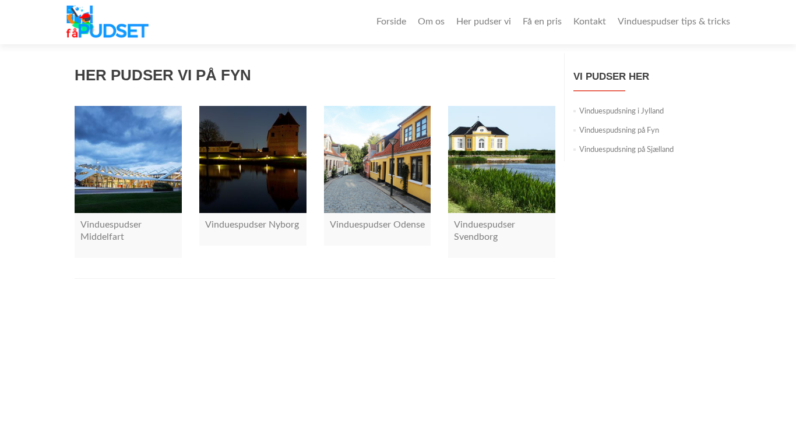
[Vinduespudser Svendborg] (501, 159)
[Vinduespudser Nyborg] (253, 159)
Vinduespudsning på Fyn (619, 130)
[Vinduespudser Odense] (377, 159)
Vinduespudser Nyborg (252, 224)
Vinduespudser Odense (377, 224)
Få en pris (542, 21)
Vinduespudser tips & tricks (674, 21)
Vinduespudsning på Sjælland (626, 150)
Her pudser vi (483, 21)
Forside (391, 21)
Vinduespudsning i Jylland (621, 111)
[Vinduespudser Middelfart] (128, 159)
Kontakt (589, 21)
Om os (431, 21)
